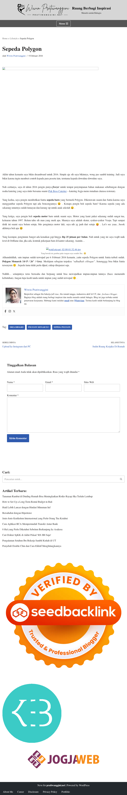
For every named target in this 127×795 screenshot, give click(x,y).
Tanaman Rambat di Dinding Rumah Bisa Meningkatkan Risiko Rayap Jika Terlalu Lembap (47, 496)
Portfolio (65, 791)
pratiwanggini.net (55, 785)
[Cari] (121, 479)
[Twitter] (14, 311)
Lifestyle (14, 38)
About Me (8, 791)
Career (20, 791)
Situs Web (89, 382)
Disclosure (33, 791)
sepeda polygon (62, 327)
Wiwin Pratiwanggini (16, 55)
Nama (11, 382)
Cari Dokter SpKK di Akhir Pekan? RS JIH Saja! (26, 534)
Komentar (13, 395)
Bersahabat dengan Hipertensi (17, 512)
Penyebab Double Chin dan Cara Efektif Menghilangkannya (31, 545)
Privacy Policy (50, 791)
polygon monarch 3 (38, 327)
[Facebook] (5, 311)
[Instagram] (9, 311)
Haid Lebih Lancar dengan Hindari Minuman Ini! (26, 507)
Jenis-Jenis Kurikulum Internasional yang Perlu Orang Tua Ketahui (35, 518)
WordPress (84, 785)
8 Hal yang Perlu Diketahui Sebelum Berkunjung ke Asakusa (32, 529)
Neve (40, 785)
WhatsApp (79, 300)
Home (5, 38)
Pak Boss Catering (58, 191)
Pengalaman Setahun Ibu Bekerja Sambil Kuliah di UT (29, 540)
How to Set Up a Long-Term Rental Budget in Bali (27, 501)
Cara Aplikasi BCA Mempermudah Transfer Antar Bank (30, 523)
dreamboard (17, 327)
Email (49, 382)
